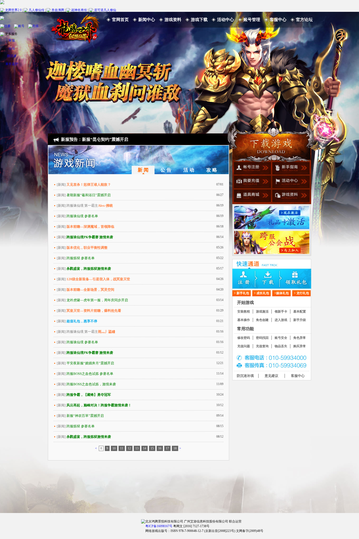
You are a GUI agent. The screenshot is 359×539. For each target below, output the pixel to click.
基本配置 (299, 311)
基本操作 (243, 320)
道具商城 (251, 196)
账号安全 (281, 338)
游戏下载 (199, 19)
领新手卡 (281, 311)
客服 (12, 40)
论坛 (12, 48)
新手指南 (290, 169)
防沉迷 (12, 56)
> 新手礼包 (241, 293)
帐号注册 (251, 169)
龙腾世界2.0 (13, 10)
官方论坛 (304, 19)
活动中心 (225, 19)
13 (137, 448)
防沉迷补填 (245, 376)
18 (175, 448)
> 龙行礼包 (301, 293)
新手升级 (299, 320)
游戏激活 (262, 311)
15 (152, 448)
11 (121, 448)
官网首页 (120, 19)
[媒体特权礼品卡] (272, 217)
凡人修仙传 (36, 10)
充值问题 (243, 346)
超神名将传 (79, 10)
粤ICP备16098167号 (158, 526)
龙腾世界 (75, 27)
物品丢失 (281, 346)
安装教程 (243, 311)
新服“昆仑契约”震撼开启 (105, 139)
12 (129, 448)
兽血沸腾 (58, 10)
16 (159, 448)
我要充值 (251, 182)
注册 (7, 26)
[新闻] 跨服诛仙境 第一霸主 (85, 206)
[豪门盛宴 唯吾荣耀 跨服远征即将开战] (272, 242)
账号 (21, 26)
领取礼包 (298, 279)
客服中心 (278, 19)
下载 (272, 279)
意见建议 (271, 376)
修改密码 (243, 338)
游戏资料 (173, 19)
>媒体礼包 (281, 293)
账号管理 (251, 19)
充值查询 (262, 346)
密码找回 (262, 338)
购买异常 (299, 346)
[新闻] (84, 184)
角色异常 (299, 338)
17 (167, 448)
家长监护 (12, 64)
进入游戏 (281, 320)
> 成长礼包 (261, 293)
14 (144, 448)
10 (114, 448)
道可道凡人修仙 (105, 10)
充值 (35, 26)
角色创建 (262, 320)
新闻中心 (146, 19)
